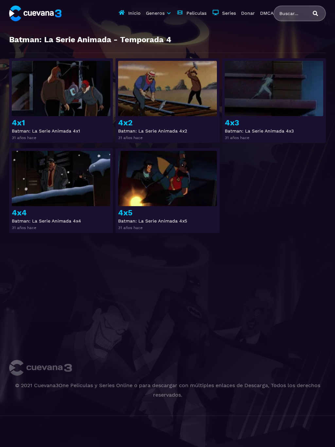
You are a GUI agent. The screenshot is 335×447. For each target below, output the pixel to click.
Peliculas (196, 13)
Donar (248, 13)
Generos (155, 13)
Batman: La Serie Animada (60, 39)
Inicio (134, 13)
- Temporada (90, 39)
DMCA (266, 13)
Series (229, 13)
